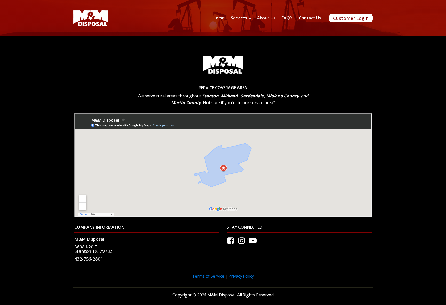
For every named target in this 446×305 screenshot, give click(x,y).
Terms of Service (208, 276)
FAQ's (287, 18)
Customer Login (351, 18)
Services (239, 18)
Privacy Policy (241, 276)
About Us (266, 18)
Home (219, 18)
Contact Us (310, 18)
